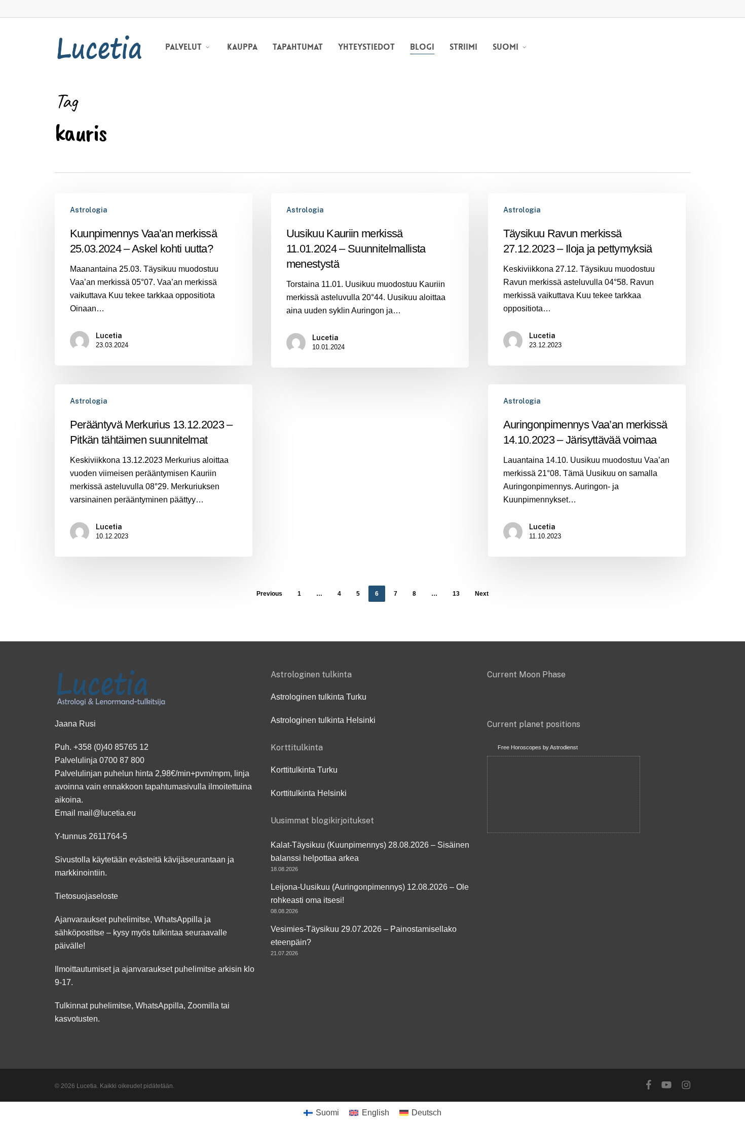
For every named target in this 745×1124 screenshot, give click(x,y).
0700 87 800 (121, 760)
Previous (269, 593)
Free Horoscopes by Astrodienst (538, 747)
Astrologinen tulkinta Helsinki (323, 720)
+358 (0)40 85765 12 (110, 747)
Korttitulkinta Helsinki (309, 793)
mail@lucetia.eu (107, 813)
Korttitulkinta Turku (304, 770)
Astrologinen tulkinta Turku (318, 697)
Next (482, 593)
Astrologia (88, 210)
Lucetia (109, 336)
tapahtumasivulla (175, 786)
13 (456, 593)
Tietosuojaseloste (86, 896)
